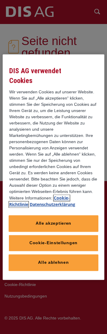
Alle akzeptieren (53, 223)
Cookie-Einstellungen (53, 242)
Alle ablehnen (53, 262)
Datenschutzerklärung (52, 204)
